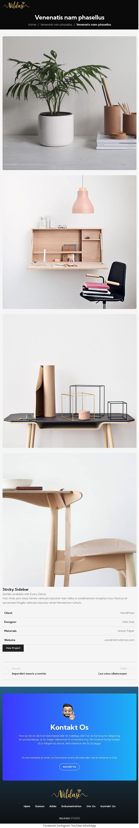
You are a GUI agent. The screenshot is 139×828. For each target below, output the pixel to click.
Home (32, 24)
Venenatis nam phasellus (56, 24)
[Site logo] (16, 5)
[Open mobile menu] (135, 5)
